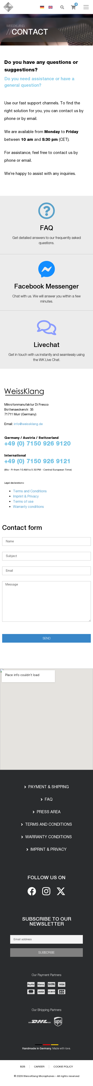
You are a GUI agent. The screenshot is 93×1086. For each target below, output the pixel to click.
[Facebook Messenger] (46, 269)
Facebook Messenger (46, 286)
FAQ (46, 228)
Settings (46, 1076)
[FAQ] (46, 210)
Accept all (46, 1055)
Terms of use (23, 501)
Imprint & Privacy (26, 496)
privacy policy (76, 1045)
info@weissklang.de (28, 424)
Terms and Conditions (30, 491)
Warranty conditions (28, 506)
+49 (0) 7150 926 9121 (37, 461)
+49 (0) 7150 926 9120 (37, 443)
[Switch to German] (42, 7)
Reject (46, 1065)
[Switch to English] (50, 7)
